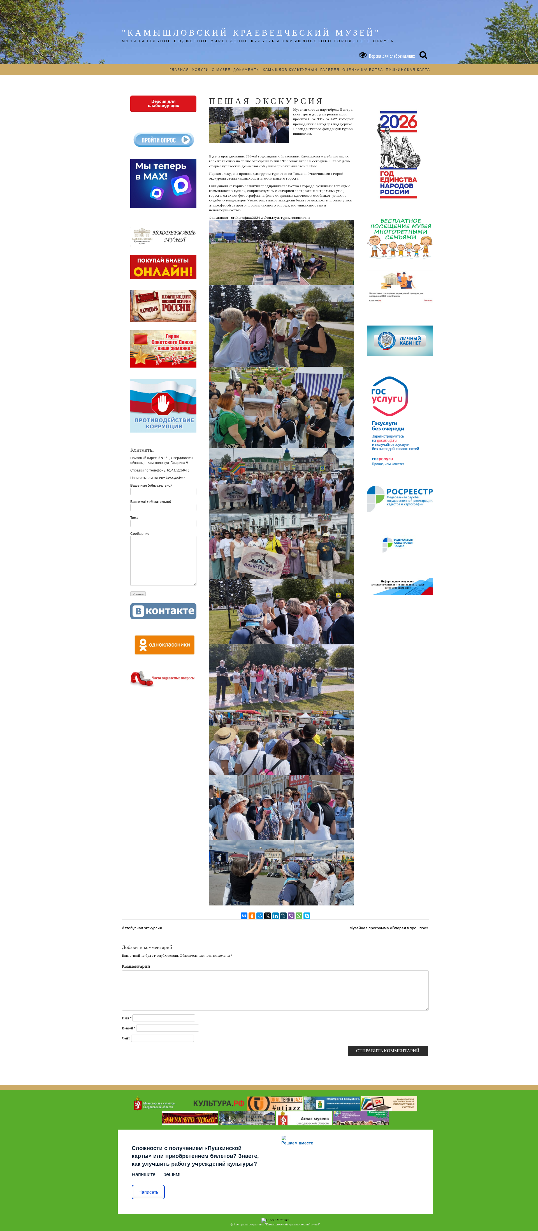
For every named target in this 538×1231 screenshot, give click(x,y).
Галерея (330, 70)
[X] (267, 915)
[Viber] (291, 915)
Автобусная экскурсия (142, 927)
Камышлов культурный (290, 70)
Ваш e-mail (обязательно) (150, 502)
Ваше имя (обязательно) (151, 485)
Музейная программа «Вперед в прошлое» (389, 927)
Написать (148, 1192)
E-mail (128, 1028)
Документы (246, 70)
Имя (126, 1018)
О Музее (221, 70)
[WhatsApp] (299, 915)
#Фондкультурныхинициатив (285, 217)
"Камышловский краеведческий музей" (251, 32)
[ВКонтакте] (244, 915)
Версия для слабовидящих (391, 56)
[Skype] (306, 915)
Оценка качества (362, 70)
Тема (134, 517)
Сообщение (139, 533)
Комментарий (136, 966)
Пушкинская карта (408, 70)
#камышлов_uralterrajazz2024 (234, 217)
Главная (179, 70)
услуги (200, 70)
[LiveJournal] (283, 915)
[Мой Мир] (259, 915)
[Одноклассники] (252, 915)
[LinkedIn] (275, 915)
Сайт (126, 1038)
